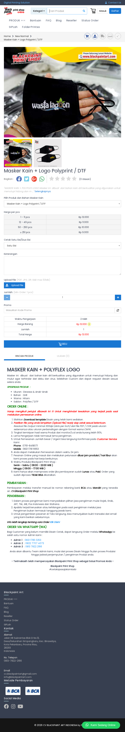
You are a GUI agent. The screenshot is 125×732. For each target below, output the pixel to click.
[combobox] (62, 203)
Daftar (115, 11)
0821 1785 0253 (33, 540)
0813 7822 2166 (33, 546)
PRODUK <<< (17, 20)
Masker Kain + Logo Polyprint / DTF (23, 39)
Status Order (90, 20)
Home (7, 36)
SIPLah (13, 27)
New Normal (22, 36)
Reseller (71, 20)
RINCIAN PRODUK (24, 356)
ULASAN (63, 356)
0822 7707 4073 (34, 543)
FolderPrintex (31, 27)
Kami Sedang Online (102, 725)
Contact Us (114, 2)
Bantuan (35, 20)
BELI (64, 344)
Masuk (102, 11)
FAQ (48, 20)
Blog (59, 20)
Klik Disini (55, 522)
